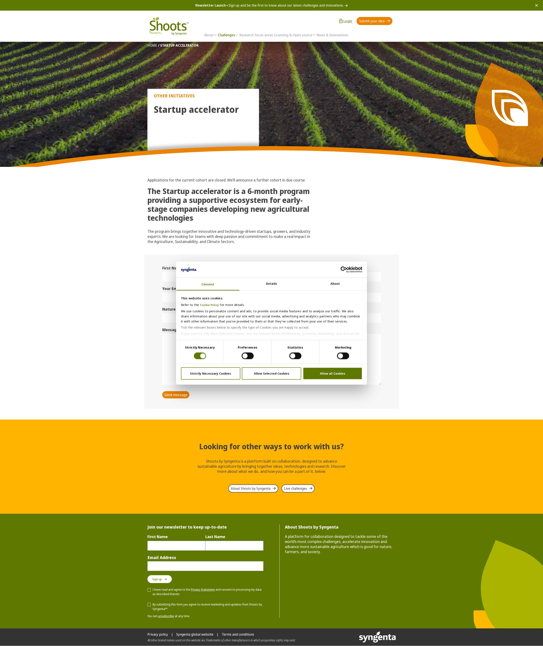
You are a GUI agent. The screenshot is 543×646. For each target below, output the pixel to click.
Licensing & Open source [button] (293, 35)
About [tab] (335, 284)
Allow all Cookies (332, 373)
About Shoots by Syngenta (250, 488)
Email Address (161, 557)
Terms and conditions (238, 634)
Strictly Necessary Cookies (210, 373)
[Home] (168, 26)
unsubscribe (166, 616)
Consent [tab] (208, 284)
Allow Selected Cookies (271, 373)
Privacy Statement (203, 589)
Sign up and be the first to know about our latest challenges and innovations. (269, 5)
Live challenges (295, 488)
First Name (157, 536)
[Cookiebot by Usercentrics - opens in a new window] (343, 269)
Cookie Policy (209, 305)
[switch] (248, 355)
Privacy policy (157, 634)
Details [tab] (271, 284)
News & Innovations (332, 35)
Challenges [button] (226, 35)
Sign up (157, 579)
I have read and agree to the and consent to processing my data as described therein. (207, 591)
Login (347, 21)
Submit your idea (372, 21)
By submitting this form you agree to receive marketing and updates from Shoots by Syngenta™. (207, 606)
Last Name (215, 536)
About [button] (209, 35)
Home (152, 45)
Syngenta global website (194, 634)
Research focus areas (256, 35)
